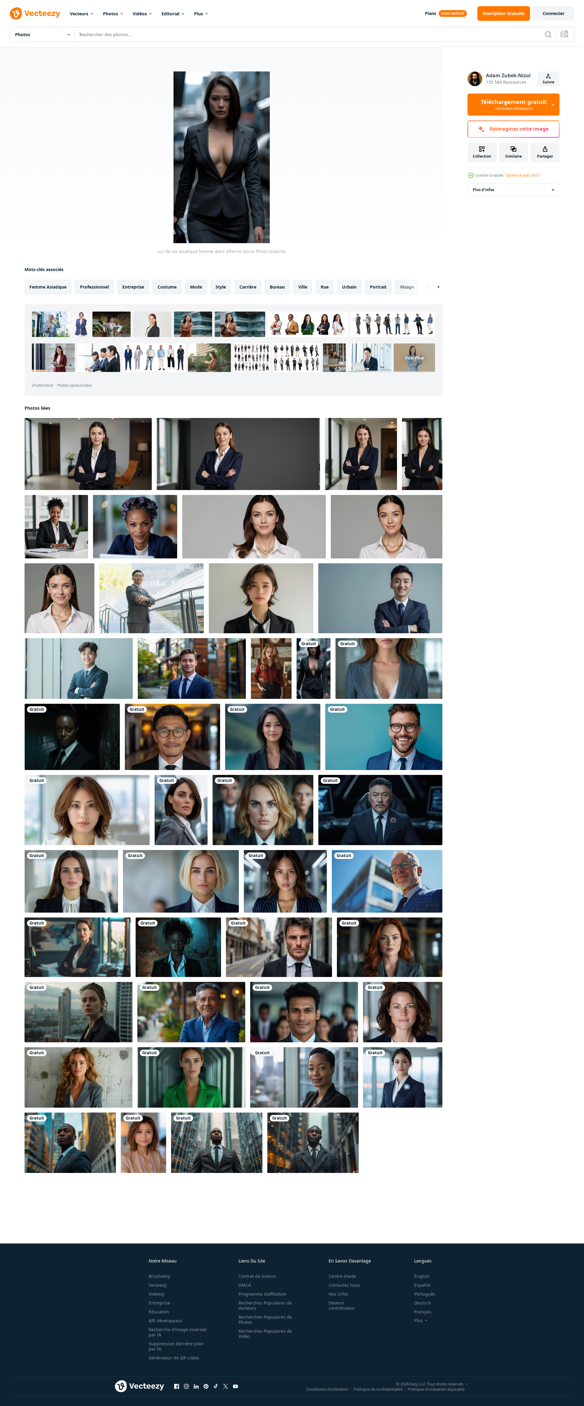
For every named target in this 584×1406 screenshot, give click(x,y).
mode (196, 287)
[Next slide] (433, 287)
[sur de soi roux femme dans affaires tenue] (389, 947)
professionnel (94, 287)
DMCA (245, 1285)
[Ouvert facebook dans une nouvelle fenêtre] (176, 1386)
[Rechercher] (548, 34)
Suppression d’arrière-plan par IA (176, 1346)
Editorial (170, 14)
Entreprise (159, 1303)
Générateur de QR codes (174, 1358)
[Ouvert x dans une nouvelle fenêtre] (225, 1386)
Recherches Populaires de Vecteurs (265, 1305)
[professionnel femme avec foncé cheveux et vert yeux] (402, 1012)
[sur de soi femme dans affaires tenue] (388, 668)
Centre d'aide (342, 1276)
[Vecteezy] (35, 13)
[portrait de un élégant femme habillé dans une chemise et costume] (271, 668)
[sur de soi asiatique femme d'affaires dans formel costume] (402, 1077)
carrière (247, 287)
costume (167, 287)
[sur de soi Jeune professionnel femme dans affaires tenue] (71, 881)
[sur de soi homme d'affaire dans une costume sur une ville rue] (279, 947)
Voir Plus (414, 358)
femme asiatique (48, 287)
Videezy (156, 1294)
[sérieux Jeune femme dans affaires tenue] (262, 810)
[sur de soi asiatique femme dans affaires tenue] (313, 668)
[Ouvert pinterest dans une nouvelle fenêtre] (206, 1386)
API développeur (166, 1321)
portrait (378, 287)
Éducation (159, 1312)
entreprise (133, 287)
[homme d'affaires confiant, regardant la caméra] (304, 1012)
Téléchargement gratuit (514, 104)
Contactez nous (344, 1285)
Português (424, 1294)
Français (422, 1312)
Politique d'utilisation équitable (436, 1389)
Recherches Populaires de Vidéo (265, 1333)
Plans (430, 13)
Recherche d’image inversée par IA (178, 1332)
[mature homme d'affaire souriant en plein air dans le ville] (191, 1012)
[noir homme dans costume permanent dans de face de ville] (70, 1143)
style (221, 287)
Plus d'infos (483, 189)
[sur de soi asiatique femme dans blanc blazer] (87, 810)
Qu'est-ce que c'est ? (523, 175)
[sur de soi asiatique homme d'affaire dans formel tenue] (172, 737)
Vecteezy (157, 1285)
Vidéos (140, 14)
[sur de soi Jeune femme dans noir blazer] (272, 737)
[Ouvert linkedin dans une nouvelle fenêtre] (196, 1386)
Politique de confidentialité (378, 1389)
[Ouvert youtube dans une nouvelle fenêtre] (235, 1386)
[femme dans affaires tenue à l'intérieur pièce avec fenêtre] (78, 947)
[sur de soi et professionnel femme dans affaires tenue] (143, 1143)
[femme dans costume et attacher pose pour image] (261, 598)
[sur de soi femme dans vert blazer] (191, 1077)
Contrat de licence (257, 1276)
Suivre (548, 82)
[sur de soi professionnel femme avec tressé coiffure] (135, 526)
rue (325, 287)
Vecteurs (79, 14)
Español (422, 1285)
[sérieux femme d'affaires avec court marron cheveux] (181, 810)
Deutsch (422, 1303)
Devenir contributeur (342, 1305)
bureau (277, 287)
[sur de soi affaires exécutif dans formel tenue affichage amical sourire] (383, 737)
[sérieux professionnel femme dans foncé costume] (72, 737)
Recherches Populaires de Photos (265, 1319)
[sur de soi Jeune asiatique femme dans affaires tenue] (285, 881)
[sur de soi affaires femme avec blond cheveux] (181, 881)
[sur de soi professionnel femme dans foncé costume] (178, 947)
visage (407, 287)
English (421, 1276)
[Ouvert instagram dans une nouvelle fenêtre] (186, 1386)
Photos (110, 14)
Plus (198, 14)
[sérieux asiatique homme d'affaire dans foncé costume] (380, 810)
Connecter (553, 13)
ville (302, 287)
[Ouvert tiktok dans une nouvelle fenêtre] (215, 1386)
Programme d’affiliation (262, 1294)
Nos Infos (338, 1294)
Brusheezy (159, 1276)
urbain (349, 287)
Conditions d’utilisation (327, 1389)
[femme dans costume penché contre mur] (78, 1077)
